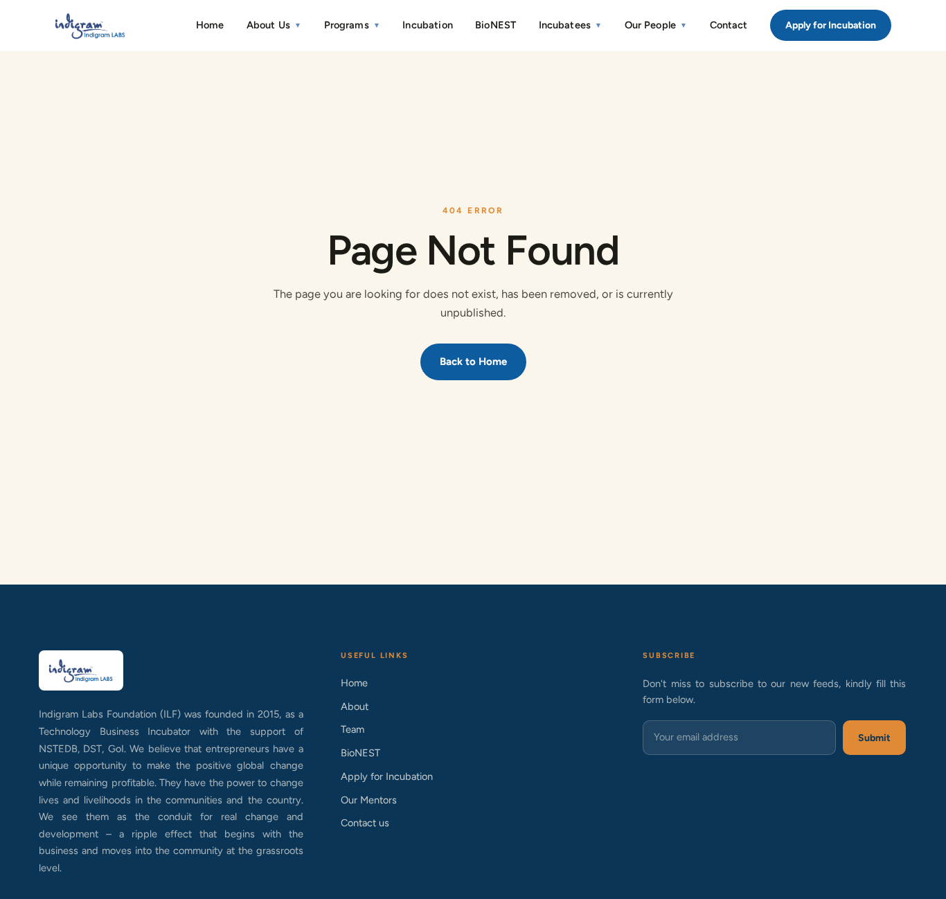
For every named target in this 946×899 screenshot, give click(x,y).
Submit (874, 738)
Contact (729, 25)
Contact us (365, 823)
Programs (352, 25)
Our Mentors (369, 800)
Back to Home (473, 361)
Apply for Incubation (830, 25)
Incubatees (571, 25)
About (354, 706)
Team (352, 729)
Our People (656, 25)
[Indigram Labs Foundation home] (90, 25)
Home (210, 25)
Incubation (427, 25)
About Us (274, 25)
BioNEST (495, 25)
